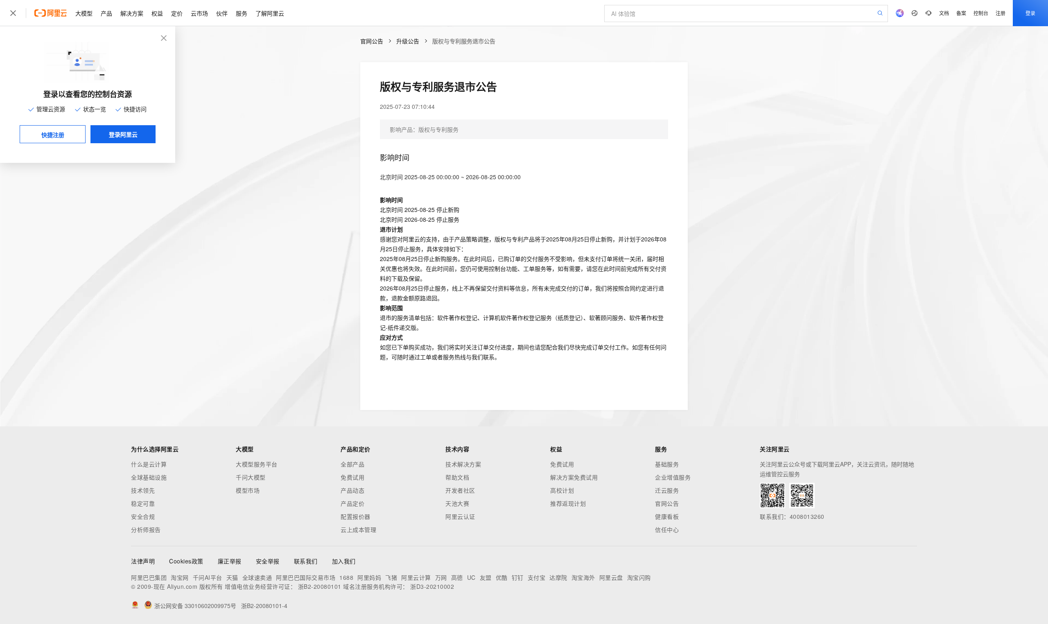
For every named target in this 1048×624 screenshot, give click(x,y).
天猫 (232, 577)
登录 (1030, 12)
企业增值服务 (673, 477)
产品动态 (352, 490)
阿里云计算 (416, 577)
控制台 (980, 12)
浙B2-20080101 (319, 586)
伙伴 (222, 13)
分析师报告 (146, 529)
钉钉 (518, 577)
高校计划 (562, 490)
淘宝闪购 (639, 577)
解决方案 (131, 13)
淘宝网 (180, 577)
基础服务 (667, 464)
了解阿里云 (269, 13)
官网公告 (371, 41)
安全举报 (268, 561)
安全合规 (143, 516)
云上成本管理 (358, 529)
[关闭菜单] (13, 13)
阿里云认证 (460, 516)
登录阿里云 (123, 134)
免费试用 (352, 477)
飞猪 (391, 577)
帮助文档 (457, 477)
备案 (961, 12)
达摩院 (558, 577)
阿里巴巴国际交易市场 (305, 577)
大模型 (84, 13)
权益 (157, 13)
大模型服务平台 (257, 464)
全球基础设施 (149, 477)
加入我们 (344, 561)
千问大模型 (251, 477)
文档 (944, 12)
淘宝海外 (583, 577)
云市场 (199, 13)
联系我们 (306, 561)
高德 (457, 577)
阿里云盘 (611, 577)
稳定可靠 (143, 503)
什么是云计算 (149, 464)
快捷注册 (52, 135)
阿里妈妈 (369, 577)
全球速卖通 (257, 577)
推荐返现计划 (568, 503)
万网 (441, 577)
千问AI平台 (207, 577)
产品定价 (352, 503)
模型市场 (248, 490)
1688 (346, 577)
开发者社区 (460, 490)
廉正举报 (230, 561)
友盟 (486, 577)
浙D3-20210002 (432, 586)
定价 (177, 13)
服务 (241, 13)
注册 (1000, 12)
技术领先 (143, 490)
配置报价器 (355, 516)
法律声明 (143, 561)
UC (471, 577)
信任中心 (667, 529)
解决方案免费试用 (574, 477)
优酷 (502, 577)
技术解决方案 (463, 464)
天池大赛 (457, 503)
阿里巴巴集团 (149, 577)
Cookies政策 (186, 561)
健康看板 (667, 516)
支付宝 (537, 577)
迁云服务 (667, 490)
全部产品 (352, 464)
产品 (106, 13)
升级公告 (407, 41)
